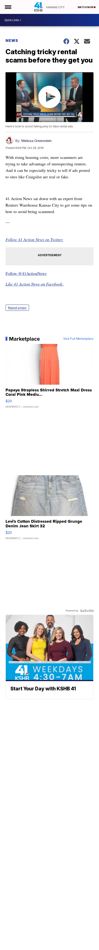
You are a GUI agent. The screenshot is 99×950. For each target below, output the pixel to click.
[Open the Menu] (7, 7)
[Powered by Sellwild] (86, 610)
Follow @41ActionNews (26, 273)
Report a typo (17, 307)
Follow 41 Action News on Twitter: (34, 239)
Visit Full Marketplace (78, 338)
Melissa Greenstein (36, 140)
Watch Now (86, 7)
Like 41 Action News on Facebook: (35, 284)
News (12, 40)
